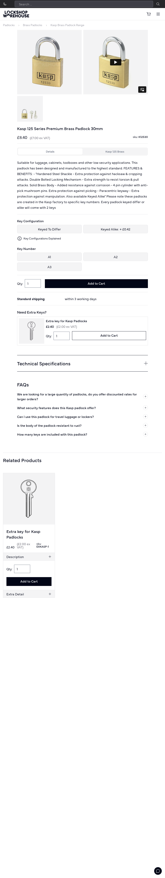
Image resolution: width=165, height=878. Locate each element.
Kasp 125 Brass (114, 151)
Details (50, 151)
